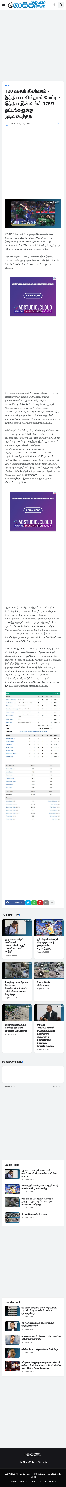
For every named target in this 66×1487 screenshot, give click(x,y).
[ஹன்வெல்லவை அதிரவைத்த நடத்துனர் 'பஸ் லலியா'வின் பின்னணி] (12, 1340)
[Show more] (52, 902)
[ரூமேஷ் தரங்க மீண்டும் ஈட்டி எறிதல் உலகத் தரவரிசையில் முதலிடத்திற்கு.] (49, 927)
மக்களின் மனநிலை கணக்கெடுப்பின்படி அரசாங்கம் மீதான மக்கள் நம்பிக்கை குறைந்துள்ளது (39, 1310)
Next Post (57, 1086)
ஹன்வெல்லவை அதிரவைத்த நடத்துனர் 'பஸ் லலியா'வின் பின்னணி (41, 1337)
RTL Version (50, 1481)
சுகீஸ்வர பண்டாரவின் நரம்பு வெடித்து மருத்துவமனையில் (38, 1324)
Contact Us (36, 1481)
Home (8, 85)
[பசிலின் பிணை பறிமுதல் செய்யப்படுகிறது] (12, 1353)
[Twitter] (28, 902)
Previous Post (10, 1086)
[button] (3, 4)
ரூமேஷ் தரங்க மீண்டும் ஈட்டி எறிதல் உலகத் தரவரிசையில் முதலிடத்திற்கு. (47, 944)
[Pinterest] (40, 902)
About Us (23, 1481)
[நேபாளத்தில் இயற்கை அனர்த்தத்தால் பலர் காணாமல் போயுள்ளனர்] (17, 1012)
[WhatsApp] (34, 902)
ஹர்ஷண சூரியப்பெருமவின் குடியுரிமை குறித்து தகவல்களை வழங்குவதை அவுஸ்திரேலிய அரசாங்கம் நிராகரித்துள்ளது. (46, 1035)
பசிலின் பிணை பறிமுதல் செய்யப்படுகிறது (40, 1349)
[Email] (46, 902)
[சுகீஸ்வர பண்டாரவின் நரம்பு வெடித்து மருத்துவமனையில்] (12, 1326)
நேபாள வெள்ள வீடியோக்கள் (44, 983)
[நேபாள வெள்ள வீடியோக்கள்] (49, 970)
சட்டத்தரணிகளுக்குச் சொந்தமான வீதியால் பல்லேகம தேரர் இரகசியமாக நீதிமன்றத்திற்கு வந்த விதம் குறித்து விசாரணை (41, 1365)
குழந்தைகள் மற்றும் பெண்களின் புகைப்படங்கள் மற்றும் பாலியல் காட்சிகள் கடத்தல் (15, 945)
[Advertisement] (33, 45)
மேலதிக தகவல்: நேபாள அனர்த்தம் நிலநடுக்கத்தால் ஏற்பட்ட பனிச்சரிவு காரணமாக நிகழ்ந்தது (16, 988)
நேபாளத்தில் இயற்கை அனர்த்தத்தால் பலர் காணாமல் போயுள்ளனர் (16, 1027)
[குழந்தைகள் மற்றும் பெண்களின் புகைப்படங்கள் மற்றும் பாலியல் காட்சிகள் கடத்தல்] (17, 927)
